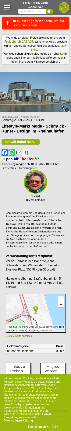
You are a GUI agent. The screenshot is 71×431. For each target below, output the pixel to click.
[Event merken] (26, 154)
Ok (56, 426)
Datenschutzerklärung (18, 420)
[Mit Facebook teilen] (5, 154)
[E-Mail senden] (19, 154)
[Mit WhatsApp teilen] (12, 154)
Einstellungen (37, 426)
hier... (35, 168)
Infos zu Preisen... (18, 368)
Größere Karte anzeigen (19, 335)
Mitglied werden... (53, 368)
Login (64, 53)
